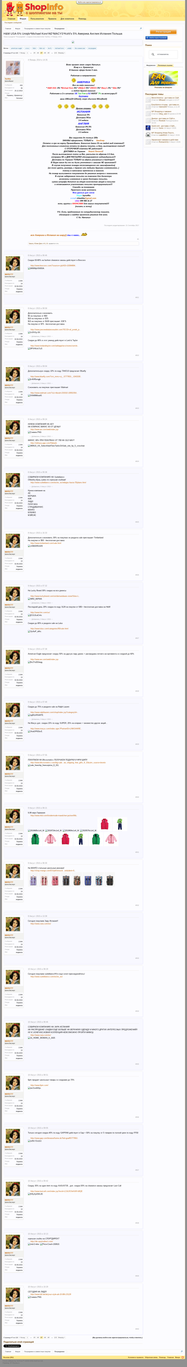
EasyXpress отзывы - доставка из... (165, 105)
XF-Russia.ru (14, 1363)
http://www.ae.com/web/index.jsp (44, 429)
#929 (137, 744)
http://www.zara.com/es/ (41, 924)
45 (34, 53)
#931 (137, 852)
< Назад (22, 53)
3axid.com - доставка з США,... (163, 126)
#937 (137, 1170)
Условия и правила (135, 1357)
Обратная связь (151, 1357)
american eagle (16, 48)
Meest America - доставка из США (165, 98)
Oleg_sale (163, 114)
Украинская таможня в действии (164, 140)
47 (41, 53)
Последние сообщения (13, 22)
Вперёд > (61, 53)
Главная (11, 19)
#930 (137, 797)
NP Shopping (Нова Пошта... (163, 133)
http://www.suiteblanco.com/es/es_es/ (47, 977)
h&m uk (42, 48)
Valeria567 (163, 107)
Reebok (162, 121)
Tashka (47, 37)
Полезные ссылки (165, 65)
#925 (137, 522)
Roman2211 (164, 142)
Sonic (161, 128)
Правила (52, 19)
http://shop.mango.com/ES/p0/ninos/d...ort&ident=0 (52, 871)
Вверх (177, 1357)
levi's (50, 48)
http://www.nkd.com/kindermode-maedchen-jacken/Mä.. (54, 815)
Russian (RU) (8, 1357)
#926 (137, 575)
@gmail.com (90, 198)
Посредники (20, 37)
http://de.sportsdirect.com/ (42, 1241)
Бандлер (100, 140)
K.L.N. (46, 243)
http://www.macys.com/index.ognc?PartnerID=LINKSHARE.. (56, 729)
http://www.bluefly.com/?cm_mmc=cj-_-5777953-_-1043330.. (56, 376)
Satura (31, 243)
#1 (138, 239)
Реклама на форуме (163, 87)
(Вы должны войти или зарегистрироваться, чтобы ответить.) (117, 1337)
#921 (137, 297)
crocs (27, 48)
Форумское (150, 65)
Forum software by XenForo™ (23, 1361)
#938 (137, 1223)
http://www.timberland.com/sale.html (46, 543)
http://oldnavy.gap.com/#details (44, 443)
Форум (23, 19)
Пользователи (37, 19)
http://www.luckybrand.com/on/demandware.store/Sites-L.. (55, 596)
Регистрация (163, 31)
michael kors (59, 48)
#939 (137, 1276)
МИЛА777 (9, 274)
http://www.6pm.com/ (39, 1085)
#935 (137, 1064)
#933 (137, 958)
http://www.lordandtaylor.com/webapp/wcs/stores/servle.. (54, 346)
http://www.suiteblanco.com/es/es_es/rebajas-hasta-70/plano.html (58, 482)
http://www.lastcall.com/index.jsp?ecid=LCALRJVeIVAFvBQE (57, 1191)
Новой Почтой (95, 151)
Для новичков (67, 19)
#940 (137, 1329)
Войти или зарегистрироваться (89, 2)
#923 (137, 408)
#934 (137, 1011)
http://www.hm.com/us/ (40, 612)
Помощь (82, 19)
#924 (137, 461)
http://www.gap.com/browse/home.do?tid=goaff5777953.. (54, 1138)
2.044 (20, 281)
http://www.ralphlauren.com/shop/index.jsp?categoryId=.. (54, 712)
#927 (137, 638)
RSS (183, 1357)
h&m (34, 48)
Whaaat (162, 100)
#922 (137, 355)
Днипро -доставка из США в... (163, 119)
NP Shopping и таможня (161, 112)
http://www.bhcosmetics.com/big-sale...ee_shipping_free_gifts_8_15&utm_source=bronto (68, 763)
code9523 (163, 135)
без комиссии (80, 48)
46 (38, 53)
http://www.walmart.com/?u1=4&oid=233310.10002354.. (54, 393)
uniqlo (69, 48)
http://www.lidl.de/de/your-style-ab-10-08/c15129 (51, 1294)
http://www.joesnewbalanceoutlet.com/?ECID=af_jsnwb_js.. (56, 329)
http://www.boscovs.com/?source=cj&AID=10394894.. (53, 265)
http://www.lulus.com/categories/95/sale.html (49, 629)
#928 (137, 691)
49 (48, 53)
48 (45, 53)
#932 (137, 905)
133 (55, 53)
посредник (92, 48)
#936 (137, 1117)
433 (21, 85)
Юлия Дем (38, 243)
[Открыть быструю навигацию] (141, 28)
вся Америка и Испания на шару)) (49, 235)
